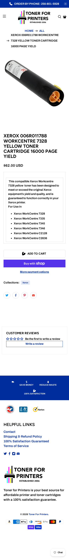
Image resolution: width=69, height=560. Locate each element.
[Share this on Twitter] (7, 295)
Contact (9, 432)
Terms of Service (16, 446)
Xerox (25, 282)
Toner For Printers (38, 514)
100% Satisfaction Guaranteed (26, 441)
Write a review (34, 343)
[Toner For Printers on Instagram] (13, 454)
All (41, 30)
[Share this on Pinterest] (24, 295)
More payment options (34, 271)
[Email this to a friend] (33, 295)
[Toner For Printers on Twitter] (5, 454)
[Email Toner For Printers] (18, 454)
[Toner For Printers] (34, 17)
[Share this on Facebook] (15, 295)
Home (29, 30)
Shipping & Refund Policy (23, 436)
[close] (65, 4)
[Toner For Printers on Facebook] (9, 454)
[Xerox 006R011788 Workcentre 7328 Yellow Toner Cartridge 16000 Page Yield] (35, 83)
